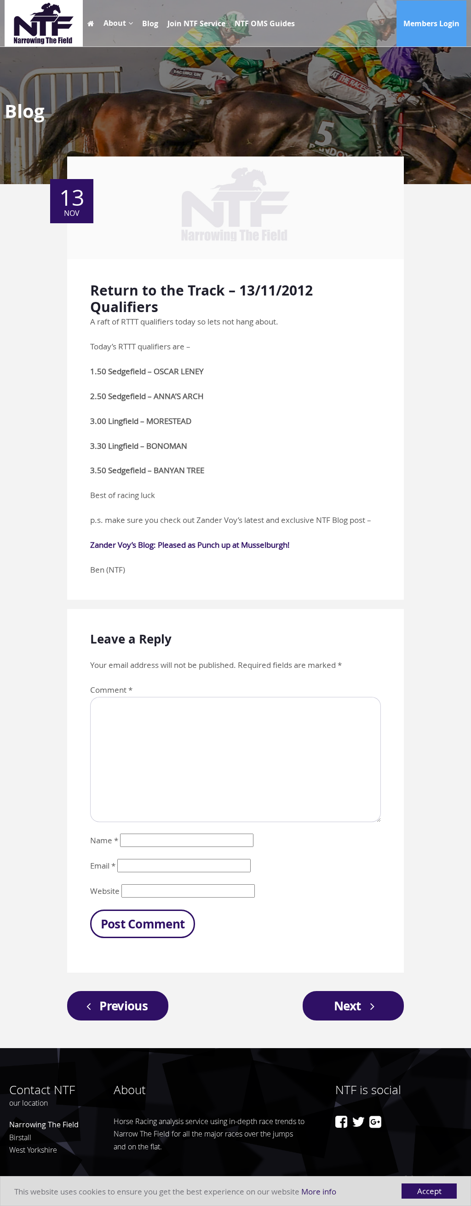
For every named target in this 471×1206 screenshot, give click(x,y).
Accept (429, 1191)
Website (105, 891)
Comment (111, 689)
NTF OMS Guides (265, 23)
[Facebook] (341, 1122)
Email (102, 865)
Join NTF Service (196, 23)
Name (104, 840)
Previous (123, 1005)
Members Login (431, 23)
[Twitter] (358, 1122)
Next (347, 1005)
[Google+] (375, 1122)
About (114, 23)
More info (318, 1191)
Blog (150, 23)
